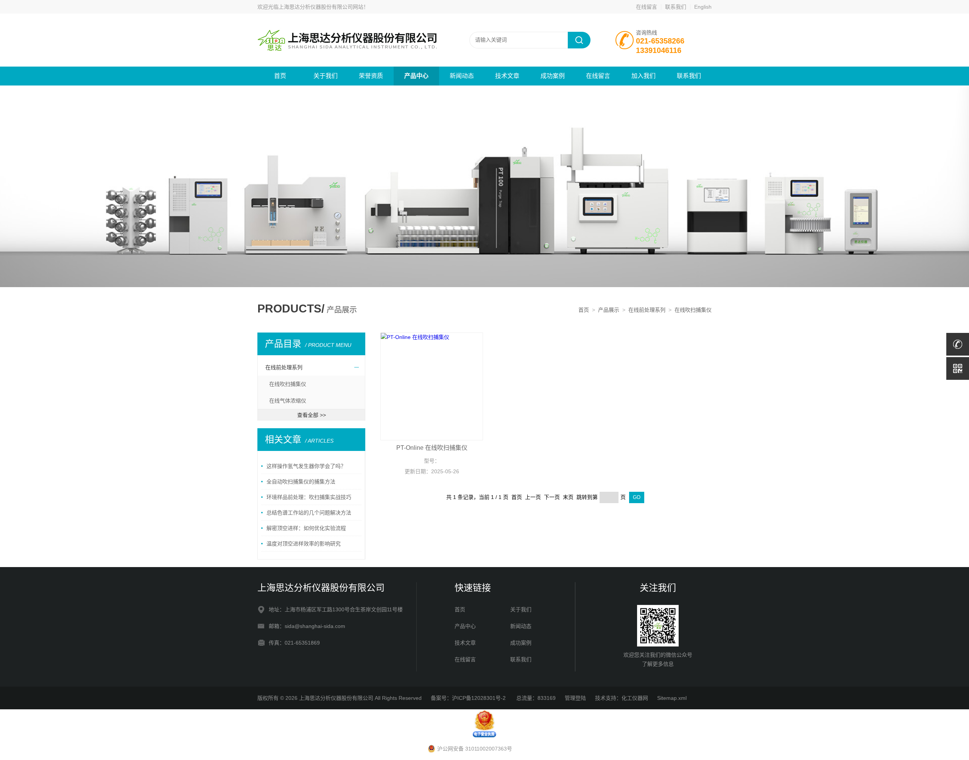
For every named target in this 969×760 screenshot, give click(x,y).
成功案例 (553, 76)
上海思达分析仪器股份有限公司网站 (321, 7)
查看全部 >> (311, 415)
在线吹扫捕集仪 (693, 310)
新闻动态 (462, 76)
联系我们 (675, 7)
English (703, 7)
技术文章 (507, 76)
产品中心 (416, 76)
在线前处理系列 (646, 310)
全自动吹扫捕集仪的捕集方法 (300, 482)
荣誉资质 (371, 76)
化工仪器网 (635, 698)
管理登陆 (575, 698)
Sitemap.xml (672, 698)
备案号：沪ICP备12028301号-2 (469, 698)
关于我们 (325, 76)
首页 (280, 76)
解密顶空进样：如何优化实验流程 (306, 528)
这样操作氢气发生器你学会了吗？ (306, 466)
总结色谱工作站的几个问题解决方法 (308, 513)
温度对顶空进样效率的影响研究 (303, 544)
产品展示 (608, 310)
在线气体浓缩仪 (287, 401)
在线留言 (646, 7)
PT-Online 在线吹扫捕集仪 (431, 447)
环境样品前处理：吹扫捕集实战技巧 (308, 497)
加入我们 (643, 76)
